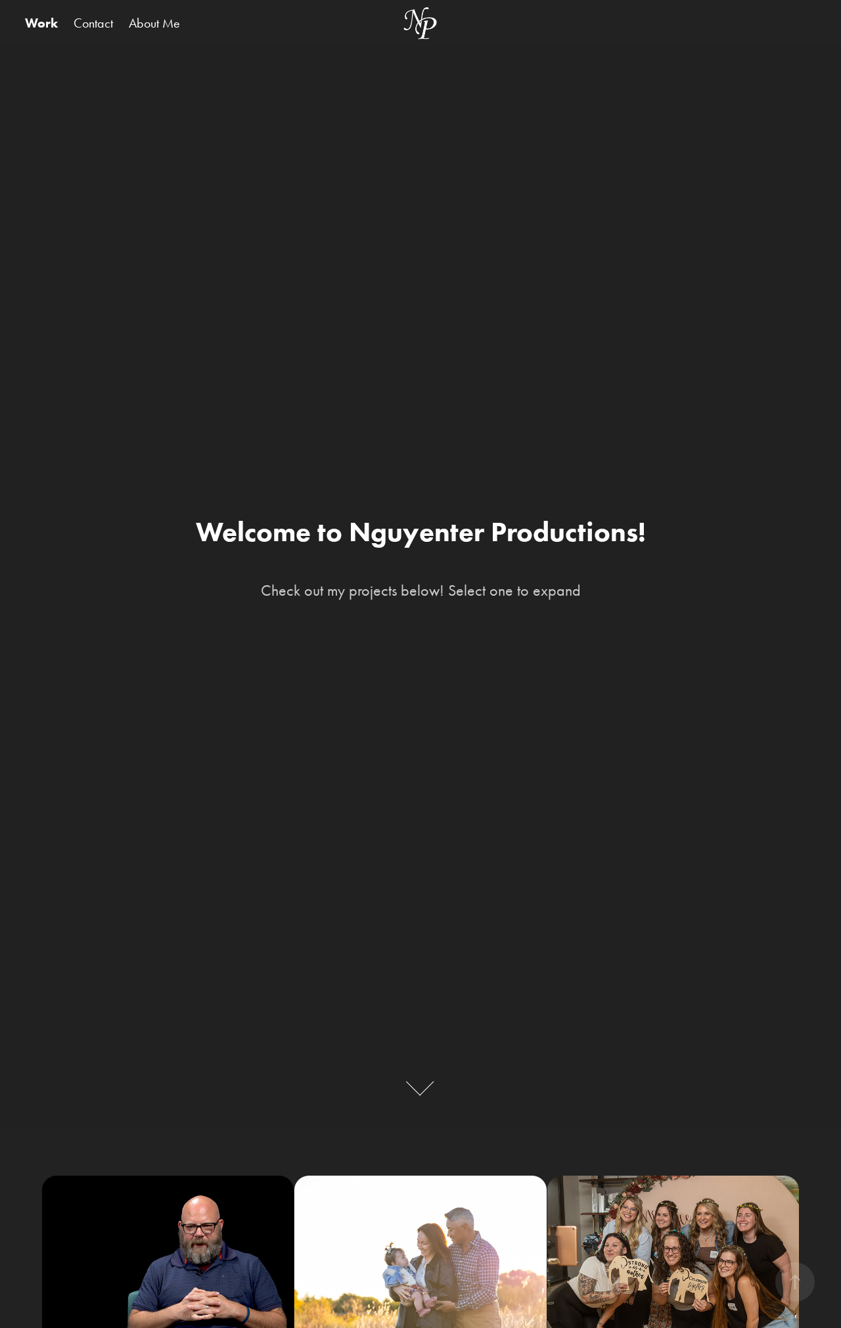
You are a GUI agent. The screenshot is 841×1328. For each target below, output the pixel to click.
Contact (93, 23)
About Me (154, 23)
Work (41, 23)
